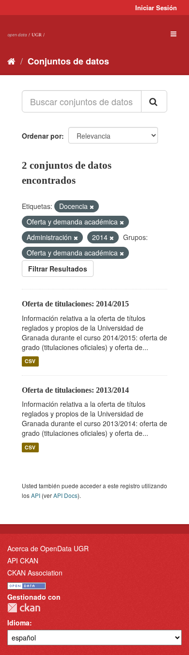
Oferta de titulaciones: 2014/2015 (75, 304)
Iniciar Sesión (156, 7)
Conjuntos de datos (68, 61)
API (35, 495)
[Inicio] (11, 60)
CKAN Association (35, 572)
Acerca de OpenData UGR (48, 548)
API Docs (65, 495)
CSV (30, 361)
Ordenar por (42, 136)
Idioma (18, 622)
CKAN (23, 608)
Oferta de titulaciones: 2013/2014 (75, 390)
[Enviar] (154, 101)
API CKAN (22, 560)
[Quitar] (92, 206)
